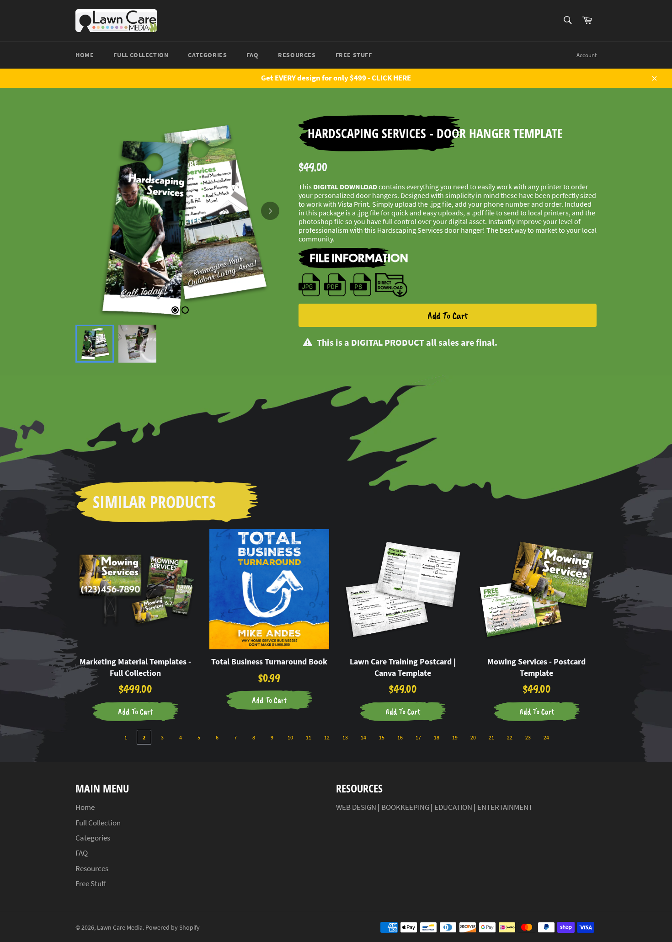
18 (436, 737)
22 (509, 737)
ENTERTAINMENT (505, 807)
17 (418, 737)
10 (290, 737)
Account (586, 55)
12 (327, 737)
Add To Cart (447, 315)
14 (363, 737)
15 (381, 737)
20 (473, 737)
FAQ (252, 55)
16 (400, 737)
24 (546, 737)
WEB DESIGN (356, 807)
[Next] (270, 211)
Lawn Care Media (120, 927)
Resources (296, 55)
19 (455, 737)
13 (345, 737)
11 (308, 737)
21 (491, 737)
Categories (207, 55)
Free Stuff (354, 55)
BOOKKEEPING (405, 807)
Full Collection (140, 55)
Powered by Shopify (172, 927)
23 (528, 737)
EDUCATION (453, 807)
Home (84, 55)
